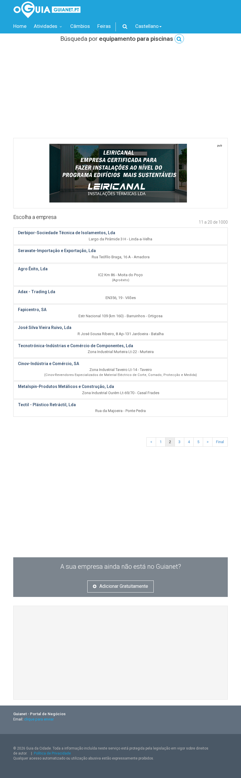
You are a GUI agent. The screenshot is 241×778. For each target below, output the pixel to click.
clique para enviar (39, 719)
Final (220, 442)
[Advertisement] (120, 94)
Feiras (104, 26)
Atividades (46, 26)
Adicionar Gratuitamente (123, 586)
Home (19, 26)
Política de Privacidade (52, 753)
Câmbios (80, 26)
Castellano (147, 26)
